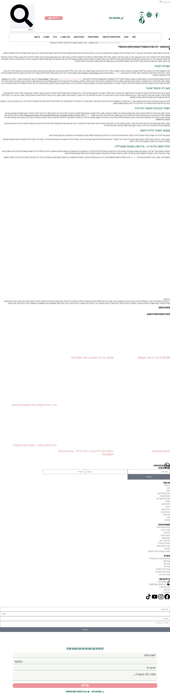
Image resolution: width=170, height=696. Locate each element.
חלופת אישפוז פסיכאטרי (111, 37)
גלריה (55, 37)
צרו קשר (37, 37)
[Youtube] (142, 15)
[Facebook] (156, 15)
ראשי (134, 37)
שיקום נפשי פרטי (161, 451)
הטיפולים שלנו (79, 37)
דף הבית (117, 43)
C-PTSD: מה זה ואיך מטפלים (154, 357)
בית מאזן (134, 157)
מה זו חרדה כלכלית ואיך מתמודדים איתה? (34, 404)
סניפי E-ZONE (65, 37)
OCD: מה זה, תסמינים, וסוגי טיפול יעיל (92, 357)
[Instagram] (149, 15)
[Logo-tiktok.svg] (142, 21)
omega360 (95, 638)
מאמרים (46, 37)
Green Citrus (56, 638)
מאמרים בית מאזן (106, 43)
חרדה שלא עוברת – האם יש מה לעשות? (35, 445)
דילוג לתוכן (166, 2)
